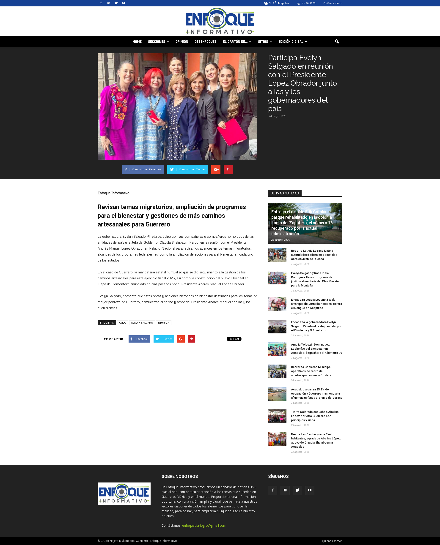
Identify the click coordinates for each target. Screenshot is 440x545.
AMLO (122, 322)
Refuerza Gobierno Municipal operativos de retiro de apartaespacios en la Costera (311, 371)
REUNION (163, 322)
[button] (336, 41)
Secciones (156, 41)
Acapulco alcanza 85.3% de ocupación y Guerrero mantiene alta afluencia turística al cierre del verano (316, 393)
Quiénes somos (332, 3)
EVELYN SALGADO (142, 322)
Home (137, 41)
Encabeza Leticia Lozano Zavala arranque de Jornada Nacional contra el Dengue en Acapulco (316, 304)
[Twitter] (116, 3)
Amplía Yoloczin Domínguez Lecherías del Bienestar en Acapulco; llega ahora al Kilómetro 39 (316, 348)
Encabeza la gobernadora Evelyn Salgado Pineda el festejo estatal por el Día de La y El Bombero (316, 326)
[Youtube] (123, 3)
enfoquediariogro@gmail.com (204, 525)
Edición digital (290, 41)
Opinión (182, 41)
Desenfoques (206, 41)
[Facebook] (101, 3)
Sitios (263, 41)
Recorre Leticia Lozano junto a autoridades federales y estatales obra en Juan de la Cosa (314, 255)
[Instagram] (108, 3)
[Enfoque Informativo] (220, 21)
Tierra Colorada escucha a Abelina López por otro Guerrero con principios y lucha (314, 416)
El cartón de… (235, 41)
